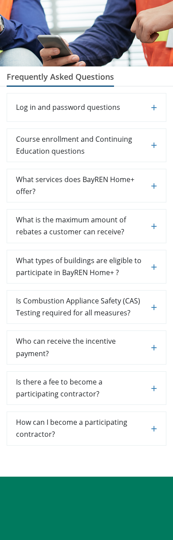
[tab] (86, 107)
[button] (86, 107)
